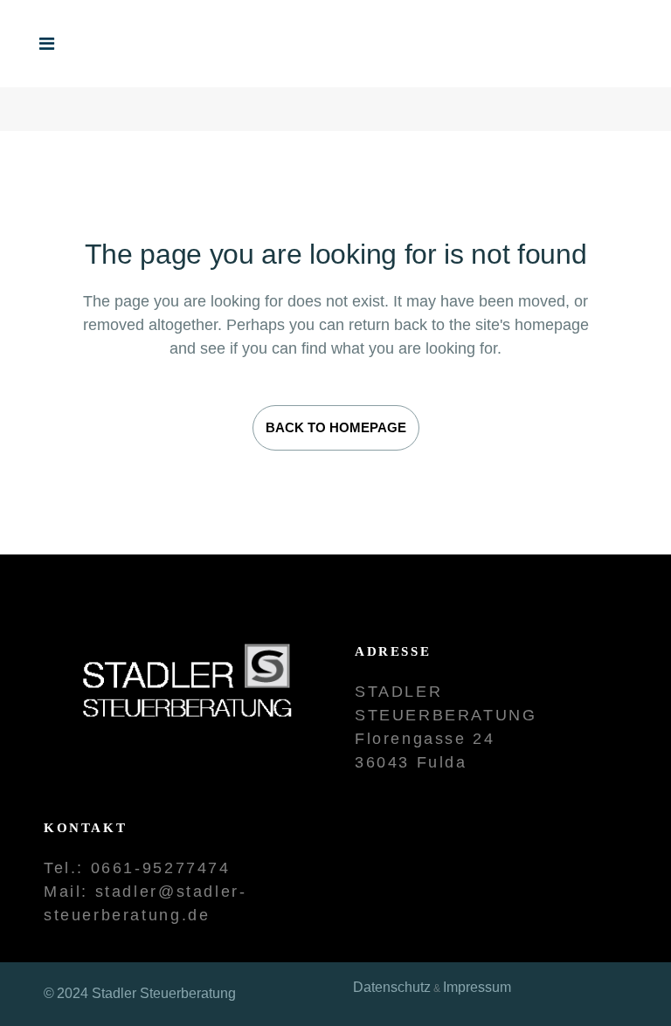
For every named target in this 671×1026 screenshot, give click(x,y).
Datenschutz (392, 987)
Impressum (477, 987)
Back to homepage (336, 427)
